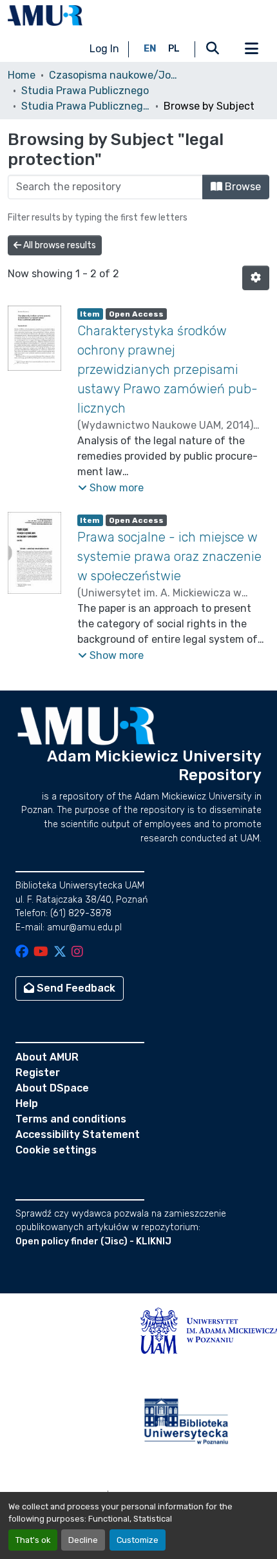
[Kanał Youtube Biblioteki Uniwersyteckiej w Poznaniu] (40, 952)
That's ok (32, 1540)
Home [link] (21, 75)
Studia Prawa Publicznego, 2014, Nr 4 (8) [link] (85, 106)
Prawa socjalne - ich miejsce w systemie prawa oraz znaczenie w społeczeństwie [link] (169, 556)
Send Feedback (74, 988)
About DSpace (52, 1088)
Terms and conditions (70, 1119)
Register (37, 1072)
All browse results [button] (58, 245)
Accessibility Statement (77, 1134)
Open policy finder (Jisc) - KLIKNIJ (93, 1241)
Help (26, 1103)
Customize (137, 1540)
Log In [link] (104, 49)
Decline (83, 1540)
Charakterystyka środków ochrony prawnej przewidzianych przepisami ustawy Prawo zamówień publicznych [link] (167, 369)
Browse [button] (241, 187)
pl (174, 48)
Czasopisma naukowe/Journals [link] (113, 75)
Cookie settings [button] (56, 1150)
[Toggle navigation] (251, 49)
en (150, 48)
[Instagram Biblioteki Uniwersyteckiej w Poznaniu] (77, 952)
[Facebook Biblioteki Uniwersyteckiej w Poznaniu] (21, 952)
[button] (45, 15)
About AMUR (47, 1057)
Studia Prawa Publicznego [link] (85, 90)
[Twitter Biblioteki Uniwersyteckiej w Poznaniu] (59, 952)
